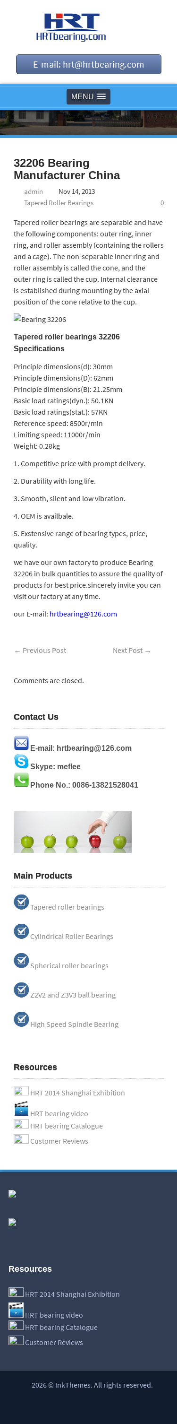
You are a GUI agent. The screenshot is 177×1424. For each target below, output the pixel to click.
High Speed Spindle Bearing (74, 1024)
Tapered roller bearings (67, 907)
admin (33, 191)
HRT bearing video (59, 1113)
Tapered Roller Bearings (58, 202)
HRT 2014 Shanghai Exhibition (77, 1092)
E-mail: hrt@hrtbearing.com (88, 64)
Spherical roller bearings (69, 965)
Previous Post (40, 650)
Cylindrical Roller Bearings (71, 936)
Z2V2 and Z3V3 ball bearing (73, 994)
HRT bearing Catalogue (66, 1125)
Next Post (132, 650)
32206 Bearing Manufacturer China (67, 169)
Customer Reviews (59, 1141)
